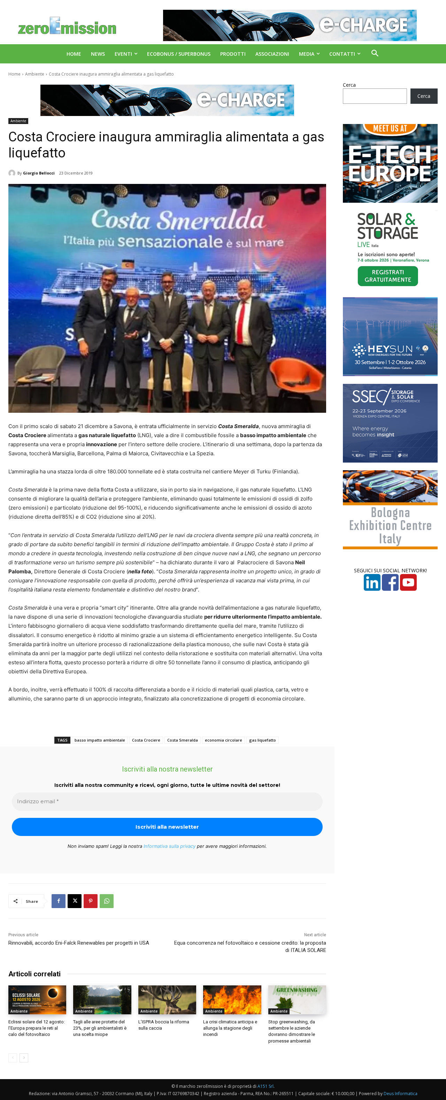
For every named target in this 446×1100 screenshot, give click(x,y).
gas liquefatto (262, 740)
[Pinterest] (91, 901)
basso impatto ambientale (100, 740)
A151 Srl (265, 1086)
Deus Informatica (400, 1094)
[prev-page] (12, 1057)
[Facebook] (59, 901)
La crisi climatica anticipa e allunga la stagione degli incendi (230, 1028)
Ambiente (34, 74)
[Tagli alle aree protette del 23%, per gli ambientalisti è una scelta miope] (102, 999)
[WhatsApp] (107, 901)
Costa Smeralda (182, 740)
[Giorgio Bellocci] (12, 173)
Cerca (349, 85)
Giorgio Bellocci (39, 173)
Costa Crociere (146, 740)
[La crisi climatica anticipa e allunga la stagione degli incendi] (232, 999)
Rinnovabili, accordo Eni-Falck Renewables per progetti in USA (78, 943)
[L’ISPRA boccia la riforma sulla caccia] (167, 999)
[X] (75, 901)
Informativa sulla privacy (169, 846)
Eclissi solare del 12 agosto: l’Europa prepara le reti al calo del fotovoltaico (36, 1028)
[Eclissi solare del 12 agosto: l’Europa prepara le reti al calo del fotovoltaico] (37, 999)
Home (14, 74)
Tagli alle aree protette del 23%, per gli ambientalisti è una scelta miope (99, 1028)
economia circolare (223, 740)
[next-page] (24, 1057)
